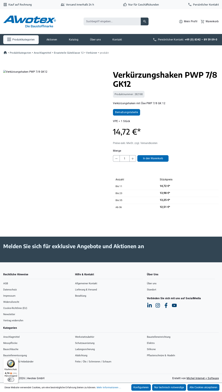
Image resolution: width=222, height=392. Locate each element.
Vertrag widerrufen (13, 320)
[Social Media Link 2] (157, 305)
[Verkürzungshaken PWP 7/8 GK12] (56, 105)
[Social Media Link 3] (166, 305)
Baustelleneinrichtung (158, 336)
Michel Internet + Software (203, 378)
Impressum (9, 295)
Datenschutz (10, 289)
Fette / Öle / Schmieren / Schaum (93, 361)
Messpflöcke (10, 343)
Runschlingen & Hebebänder (18, 361)
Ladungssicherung (85, 349)
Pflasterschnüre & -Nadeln (161, 355)
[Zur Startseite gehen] (29, 21)
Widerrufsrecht (11, 302)
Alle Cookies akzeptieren (203, 387)
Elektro (151, 343)
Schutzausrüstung (84, 343)
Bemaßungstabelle (126, 112)
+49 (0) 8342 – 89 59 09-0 (201, 39)
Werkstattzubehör (84, 336)
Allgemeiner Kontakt (86, 283)
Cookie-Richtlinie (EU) (15, 308)
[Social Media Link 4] (174, 305)
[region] (56, 105)
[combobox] (112, 21)
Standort (151, 289)
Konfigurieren (141, 387)
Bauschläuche (10, 349)
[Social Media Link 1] (149, 305)
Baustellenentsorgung (15, 355)
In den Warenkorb (153, 158)
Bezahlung (80, 295)
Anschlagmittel (11, 336)
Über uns (152, 283)
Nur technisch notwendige (169, 387)
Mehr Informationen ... (109, 387)
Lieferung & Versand (86, 289)
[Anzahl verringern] (116, 158)
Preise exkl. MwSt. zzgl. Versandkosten (135, 143)
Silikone (151, 349)
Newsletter (9, 314)
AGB (5, 283)
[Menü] (16, 360)
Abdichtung (81, 355)
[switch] (11, 380)
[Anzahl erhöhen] (132, 158)
